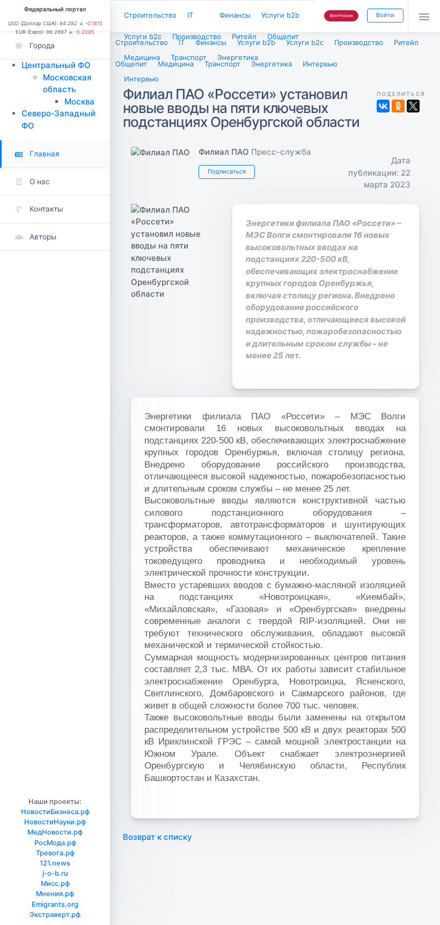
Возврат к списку (157, 837)
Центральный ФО (56, 65)
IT (190, 15)
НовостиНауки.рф (55, 822)
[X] (413, 106)
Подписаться (227, 171)
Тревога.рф (55, 853)
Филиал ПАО (224, 152)
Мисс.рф (55, 883)
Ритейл (244, 36)
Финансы (235, 15)
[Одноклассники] (398, 106)
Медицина (142, 57)
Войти (385, 15)
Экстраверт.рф (55, 915)
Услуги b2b (280, 15)
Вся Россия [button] (341, 15)
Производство (196, 36)
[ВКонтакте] (383, 106)
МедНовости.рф (55, 832)
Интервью (141, 78)
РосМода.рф (55, 843)
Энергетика (237, 57)
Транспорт (189, 57)
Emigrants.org (55, 904)
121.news (55, 863)
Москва (79, 101)
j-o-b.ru (55, 873)
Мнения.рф (55, 894)
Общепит (283, 36)
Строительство (150, 15)
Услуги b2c (143, 36)
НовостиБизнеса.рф (55, 812)
